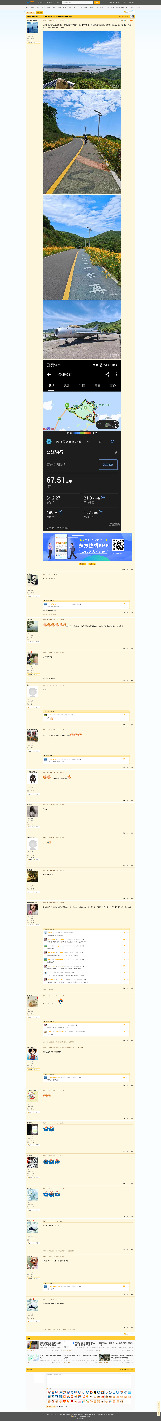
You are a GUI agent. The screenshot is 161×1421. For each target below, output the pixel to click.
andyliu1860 (30, 1350)
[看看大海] (45, 932)
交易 (138, 7)
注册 (129, 2)
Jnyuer (29, 1362)
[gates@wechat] (45, 939)
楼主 (131, 20)
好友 (50, 1388)
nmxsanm (50, 973)
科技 (127, 7)
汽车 (54, 7)
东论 (28, 17)
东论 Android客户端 (51, 610)
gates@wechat (51, 939)
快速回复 (122, 570)
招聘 (132, 7)
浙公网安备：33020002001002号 (81, 1416)
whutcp (29, 620)
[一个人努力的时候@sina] (45, 604)
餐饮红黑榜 (120, 7)
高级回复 (124, 1370)
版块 (57, 2)
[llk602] (45, 946)
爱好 (48, 7)
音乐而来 (29, 574)
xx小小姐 (101, 1350)
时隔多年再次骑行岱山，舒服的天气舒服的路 (55, 17)
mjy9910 (50, 715)
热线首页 (40, 2)
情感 (32, 7)
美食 (85, 7)
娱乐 (91, 7)
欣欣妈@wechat (32, 1090)
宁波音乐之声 (66, 1362)
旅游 (43, 7)
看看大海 (50, 932)
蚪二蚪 (29, 1188)
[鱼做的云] (45, 1032)
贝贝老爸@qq (31, 870)
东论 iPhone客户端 (50, 678)
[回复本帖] (83, 564)
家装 (75, 7)
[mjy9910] (45, 715)
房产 (38, 7)
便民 (112, 7)
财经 (107, 7)
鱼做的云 (50, 1032)
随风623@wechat (32, 729)
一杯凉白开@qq (32, 772)
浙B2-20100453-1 (51, 1414)
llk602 (49, 946)
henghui (30, 1256)
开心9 (29, 652)
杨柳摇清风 (30, 1123)
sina (127, 20)
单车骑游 (34, 17)
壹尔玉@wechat (67, 1350)
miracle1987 (31, 837)
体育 (96, 7)
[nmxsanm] (45, 973)
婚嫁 (59, 7)
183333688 (30, 1047)
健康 (101, 7)
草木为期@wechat (103, 1362)
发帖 (118, 2)
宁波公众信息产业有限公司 (77, 1414)
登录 (133, 2)
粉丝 (32, 35)
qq (125, 20)
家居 (64, 7)
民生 (27, 7)
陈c (28, 685)
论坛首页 (49, 2)
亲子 (80, 7)
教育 (69, 7)
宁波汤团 (29, 1221)
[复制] (70, 16)
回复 (124, 604)
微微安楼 (29, 804)
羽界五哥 (29, 1155)
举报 (132, 570)
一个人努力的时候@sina (32, 20)
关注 (124, 2)
